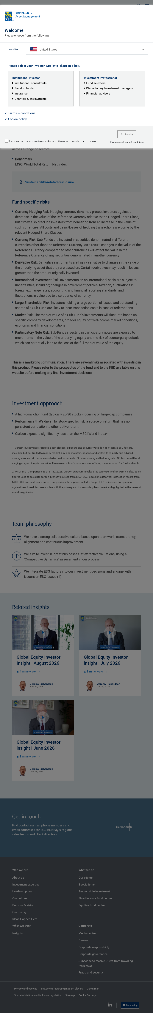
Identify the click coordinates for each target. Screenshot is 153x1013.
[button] (76, 113)
